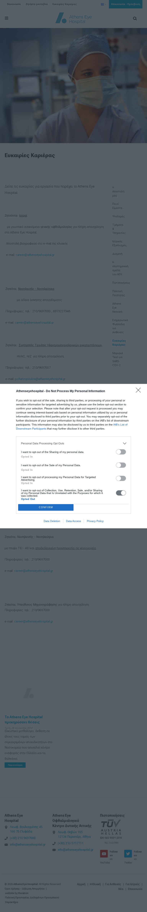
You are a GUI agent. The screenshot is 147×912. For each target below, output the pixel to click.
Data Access (73, 521)
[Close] (139, 391)
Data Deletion (52, 521)
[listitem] (73, 443)
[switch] (121, 451)
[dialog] (73, 456)
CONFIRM (46, 507)
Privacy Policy (95, 521)
